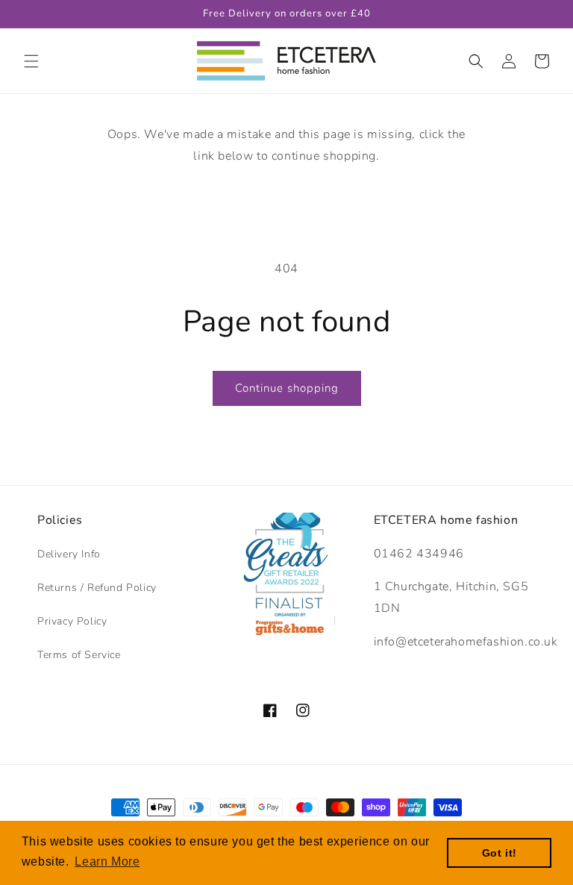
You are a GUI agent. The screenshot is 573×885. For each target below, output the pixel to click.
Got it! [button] (499, 853)
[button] (31, 61)
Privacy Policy (72, 621)
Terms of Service (79, 655)
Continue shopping (287, 388)
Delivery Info (69, 554)
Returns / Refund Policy (97, 588)
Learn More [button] (107, 861)
